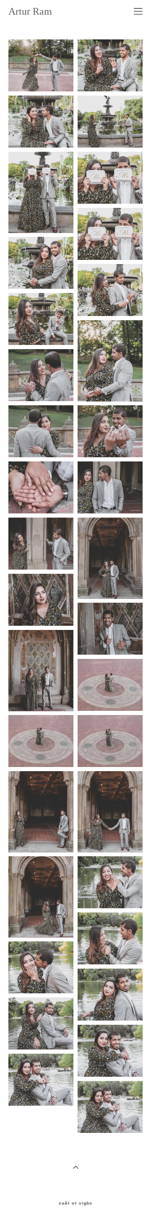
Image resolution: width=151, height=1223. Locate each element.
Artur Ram (30, 11)
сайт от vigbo (75, 1203)
